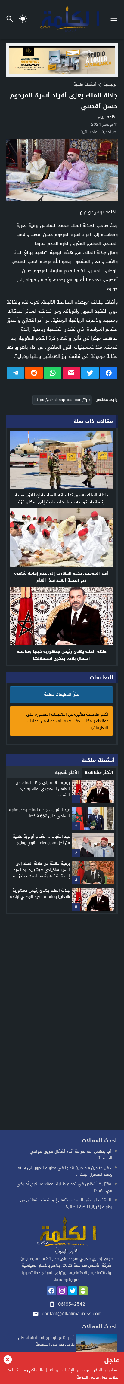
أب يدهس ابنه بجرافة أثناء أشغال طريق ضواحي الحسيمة (71, 1155)
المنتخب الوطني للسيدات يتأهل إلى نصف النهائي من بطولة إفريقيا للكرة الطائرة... (66, 1203)
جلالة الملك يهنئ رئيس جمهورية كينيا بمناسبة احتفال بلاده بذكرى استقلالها (62, 655)
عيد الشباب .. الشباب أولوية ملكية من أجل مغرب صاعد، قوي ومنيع (41, 839)
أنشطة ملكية (84, 84)
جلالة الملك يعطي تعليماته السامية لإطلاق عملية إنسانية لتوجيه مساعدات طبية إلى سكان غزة (61, 498)
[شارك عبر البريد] (71, 372)
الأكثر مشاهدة (99, 772)
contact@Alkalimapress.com (72, 1313)
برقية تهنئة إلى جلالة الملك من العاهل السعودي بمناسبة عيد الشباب (43, 789)
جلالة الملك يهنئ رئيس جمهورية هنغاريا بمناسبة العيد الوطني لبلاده (40, 894)
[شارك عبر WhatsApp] (52, 372)
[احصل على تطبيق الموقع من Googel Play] (83, 1290)
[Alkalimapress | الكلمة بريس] (66, 1235)
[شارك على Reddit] (34, 372)
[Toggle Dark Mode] (22, 19)
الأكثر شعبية (67, 772)
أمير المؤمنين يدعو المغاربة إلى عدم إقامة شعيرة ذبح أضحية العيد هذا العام (61, 576)
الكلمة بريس (107, 117)
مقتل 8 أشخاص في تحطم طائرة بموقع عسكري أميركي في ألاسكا (64, 1187)
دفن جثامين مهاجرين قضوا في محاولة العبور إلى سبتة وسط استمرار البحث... (64, 1171)
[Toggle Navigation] (115, 19)
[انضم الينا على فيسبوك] (51, 1290)
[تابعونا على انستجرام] (62, 1290)
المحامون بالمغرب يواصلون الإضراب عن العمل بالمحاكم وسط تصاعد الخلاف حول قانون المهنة (64, 1374)
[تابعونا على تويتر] (72, 1290)
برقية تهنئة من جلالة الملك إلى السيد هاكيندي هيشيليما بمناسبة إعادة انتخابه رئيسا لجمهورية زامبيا (40, 870)
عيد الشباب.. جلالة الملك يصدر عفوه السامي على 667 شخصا (39, 813)
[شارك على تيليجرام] (15, 372)
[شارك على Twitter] (90, 372)
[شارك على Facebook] (108, 372)
